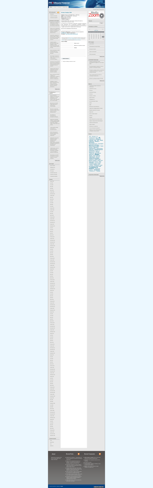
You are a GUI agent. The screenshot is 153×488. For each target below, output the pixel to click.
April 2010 (51, 383)
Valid (52, 442)
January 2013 (52, 324)
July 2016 (51, 249)
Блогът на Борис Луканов (93, 113)
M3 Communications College (93, 101)
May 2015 (51, 274)
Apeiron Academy (92, 97)
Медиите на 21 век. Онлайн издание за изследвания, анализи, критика (95, 130)
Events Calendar (52, 165)
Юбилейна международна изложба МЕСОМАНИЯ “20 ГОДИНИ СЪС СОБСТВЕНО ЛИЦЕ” (96, 62)
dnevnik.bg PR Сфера (92, 92)
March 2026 (52, 190)
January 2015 (52, 281)
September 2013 (52, 310)
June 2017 (51, 229)
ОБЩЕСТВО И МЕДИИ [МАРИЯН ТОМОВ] (95, 108)
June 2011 (51, 358)
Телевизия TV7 (92, 171)
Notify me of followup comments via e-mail (69, 61)
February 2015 (52, 279)
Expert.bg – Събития (92, 95)
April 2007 (51, 426)
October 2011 (52, 351)
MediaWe (90, 117)
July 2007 (51, 421)
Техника (98, 171)
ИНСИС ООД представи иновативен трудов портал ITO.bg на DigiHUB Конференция (54, 134)
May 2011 (51, 360)
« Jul (89, 29)
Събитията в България (53, 174)
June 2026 (51, 184)
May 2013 (51, 317)
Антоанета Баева (87, 463)
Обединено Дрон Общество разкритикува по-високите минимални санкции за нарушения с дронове (54, 70)
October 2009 (52, 394)
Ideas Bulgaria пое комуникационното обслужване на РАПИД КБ (54, 115)
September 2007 (52, 417)
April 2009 (51, 401)
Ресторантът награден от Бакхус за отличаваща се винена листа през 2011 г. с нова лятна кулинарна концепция (96, 71)
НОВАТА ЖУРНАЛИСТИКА (93, 122)
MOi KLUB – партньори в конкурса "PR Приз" (96, 78)
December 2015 (52, 261)
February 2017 (52, 236)
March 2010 (52, 385)
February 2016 (52, 258)
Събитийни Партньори (53, 172)
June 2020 (51, 202)
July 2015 (51, 270)
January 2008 (52, 410)
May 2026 (51, 186)
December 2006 (52, 433)
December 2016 (52, 240)
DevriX (62, 486)
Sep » (103, 29)
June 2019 (51, 206)
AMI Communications (92, 54)
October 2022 (52, 195)
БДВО (90, 104)
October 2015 (52, 265)
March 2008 (52, 408)
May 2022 (51, 197)
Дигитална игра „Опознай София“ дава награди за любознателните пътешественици (54, 105)
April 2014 (51, 297)
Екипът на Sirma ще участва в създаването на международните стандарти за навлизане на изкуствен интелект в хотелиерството (54, 76)
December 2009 (52, 390)
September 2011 (52, 353)
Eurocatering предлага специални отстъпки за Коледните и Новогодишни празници (96, 67)
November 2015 (52, 263)
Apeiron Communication (92, 51)
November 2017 (52, 222)
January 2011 (52, 367)
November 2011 (52, 349)
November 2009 (52, 392)
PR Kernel (90, 90)
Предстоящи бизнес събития (95, 159)
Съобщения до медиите (53, 17)
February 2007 (52, 430)
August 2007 (52, 419)
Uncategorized (52, 169)
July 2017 (51, 227)
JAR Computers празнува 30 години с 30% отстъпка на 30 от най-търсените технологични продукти (54, 58)
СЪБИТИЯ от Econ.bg (92, 88)
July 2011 (51, 356)
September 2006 (52, 435)
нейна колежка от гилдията (89, 457)
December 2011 (52, 347)
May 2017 (51, 231)
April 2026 (51, 188)
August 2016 (52, 247)
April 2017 (51, 233)
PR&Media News (52, 167)
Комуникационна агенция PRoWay (94, 46)
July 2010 (51, 378)
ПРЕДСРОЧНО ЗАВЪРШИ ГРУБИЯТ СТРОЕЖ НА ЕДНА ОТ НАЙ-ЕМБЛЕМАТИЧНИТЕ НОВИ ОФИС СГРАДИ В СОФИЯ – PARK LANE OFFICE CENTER (54, 122)
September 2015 (52, 267)
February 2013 (52, 322)
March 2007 (52, 428)
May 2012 (51, 338)
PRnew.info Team (71, 37)
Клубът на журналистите (94, 151)
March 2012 (52, 342)
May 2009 (51, 399)
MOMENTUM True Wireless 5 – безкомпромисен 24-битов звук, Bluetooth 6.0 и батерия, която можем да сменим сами (54, 24)
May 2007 (51, 424)
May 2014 (51, 295)
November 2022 (52, 193)
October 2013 (52, 308)
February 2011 (52, 365)
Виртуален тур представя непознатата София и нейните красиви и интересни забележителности (54, 111)
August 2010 (52, 376)
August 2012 (52, 333)
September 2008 (52, 403)
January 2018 (52, 218)
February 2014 (52, 301)
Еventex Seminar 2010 (66, 12)
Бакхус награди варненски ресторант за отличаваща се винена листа (95, 75)
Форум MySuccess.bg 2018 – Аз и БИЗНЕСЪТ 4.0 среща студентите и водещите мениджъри (54, 157)
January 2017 (52, 238)
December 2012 (52, 326)
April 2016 (51, 254)
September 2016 (52, 245)
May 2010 (51, 381)
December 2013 (52, 304)
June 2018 (51, 211)
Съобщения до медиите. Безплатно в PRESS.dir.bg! (95, 86)
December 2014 (52, 283)
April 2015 (51, 276)
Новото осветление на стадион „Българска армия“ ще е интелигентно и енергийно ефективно (55, 52)
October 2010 (52, 372)
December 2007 (52, 412)
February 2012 (52, 344)
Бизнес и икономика (94, 142)
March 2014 (52, 299)
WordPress (51, 445)
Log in (51, 440)
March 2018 (52, 215)
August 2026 (52, 181)
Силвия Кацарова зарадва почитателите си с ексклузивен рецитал (54, 128)
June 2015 (51, 272)
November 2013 (52, 306)
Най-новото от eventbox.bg (93, 126)
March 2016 (52, 256)
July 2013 (51, 313)
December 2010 (52, 369)
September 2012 (52, 331)
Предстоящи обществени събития (96, 161)
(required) (76, 43)
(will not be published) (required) (79, 45)
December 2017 (52, 220)
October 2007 (52, 415)
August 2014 (52, 290)
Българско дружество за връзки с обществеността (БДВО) (96, 145)
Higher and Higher (92, 124)
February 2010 (52, 387)
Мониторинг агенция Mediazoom (94, 106)
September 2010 (52, 374)
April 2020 (51, 204)
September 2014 (52, 288)
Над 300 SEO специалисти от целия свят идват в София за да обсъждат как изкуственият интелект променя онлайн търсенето (54, 37)
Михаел (86, 466)
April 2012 (51, 340)
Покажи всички (57, 160)
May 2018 (51, 213)
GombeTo (90, 115)
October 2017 (52, 224)
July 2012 (51, 335)
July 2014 (51, 292)
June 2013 (51, 315)
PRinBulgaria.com (92, 99)
